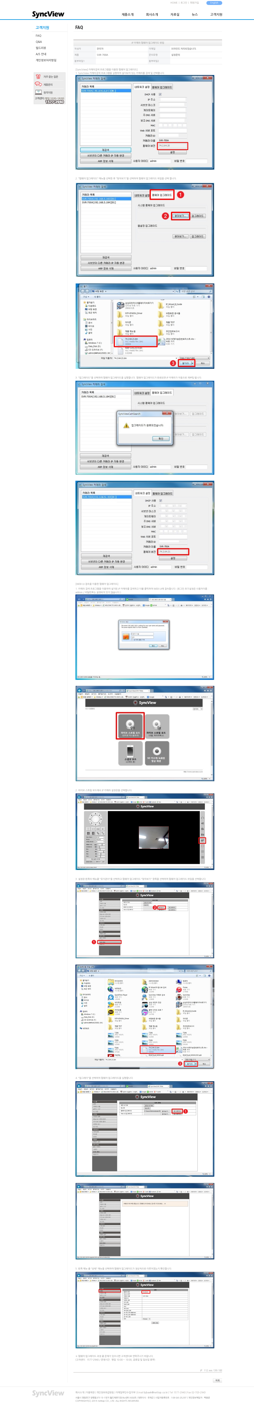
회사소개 (152, 14)
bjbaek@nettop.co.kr (156, 1392)
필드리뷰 (41, 48)
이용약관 (90, 1392)
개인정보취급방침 (105, 1392)
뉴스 (195, 14)
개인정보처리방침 (46, 60)
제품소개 (128, 14)
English (214, 3)
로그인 (184, 3)
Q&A (39, 41)
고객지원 (216, 14)
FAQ (38, 35)
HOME (174, 3)
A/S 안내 (41, 54)
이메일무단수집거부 (125, 1392)
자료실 (174, 14)
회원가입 (194, 3)
